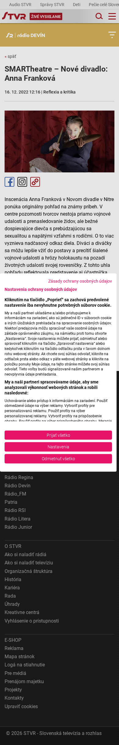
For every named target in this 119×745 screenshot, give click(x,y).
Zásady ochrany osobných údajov (80, 281)
